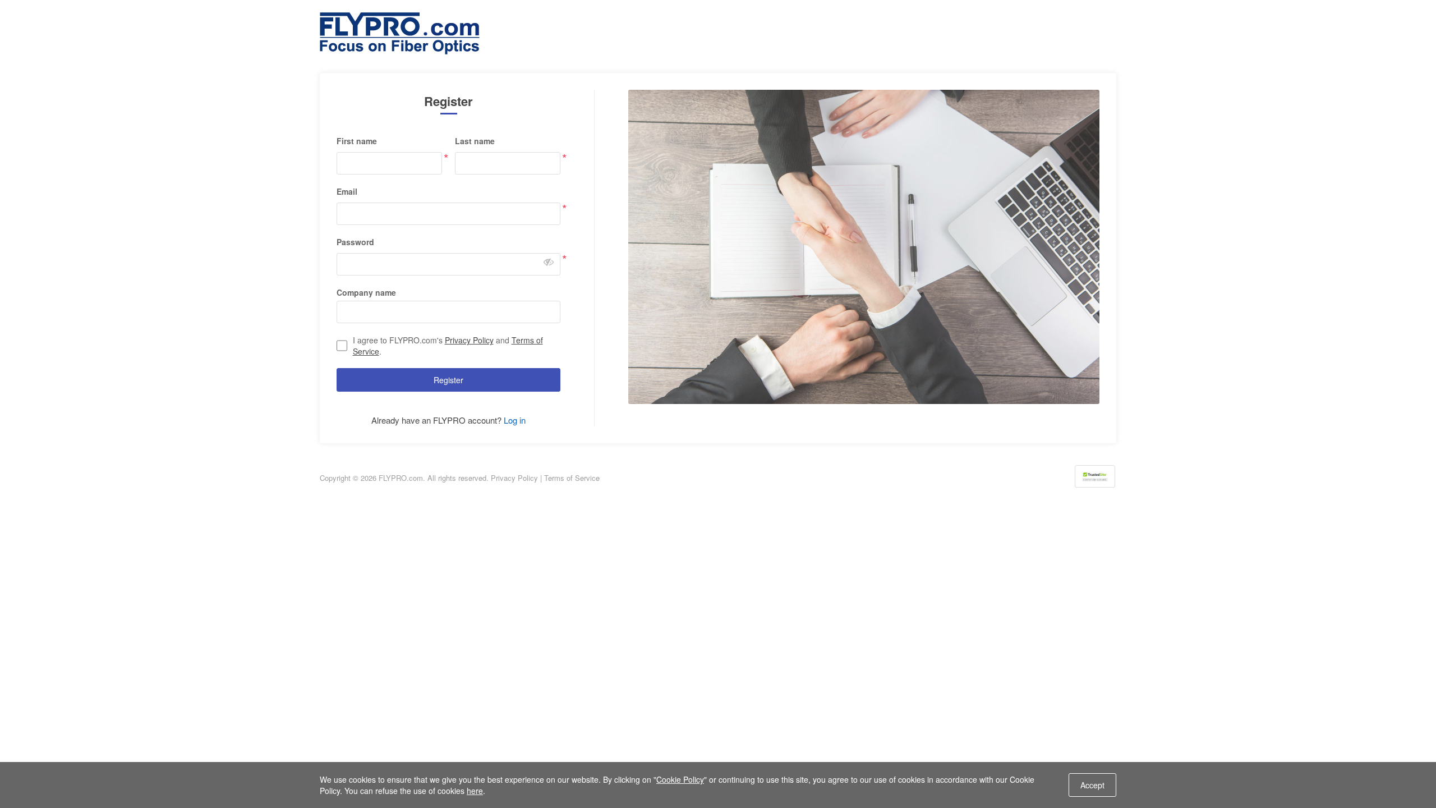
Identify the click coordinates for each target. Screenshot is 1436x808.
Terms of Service (572, 477)
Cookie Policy (680, 779)
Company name (366, 292)
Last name (475, 140)
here (475, 790)
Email (347, 191)
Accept (1092, 785)
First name (357, 140)
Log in (515, 420)
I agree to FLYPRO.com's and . (448, 345)
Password (355, 241)
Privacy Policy (469, 340)
